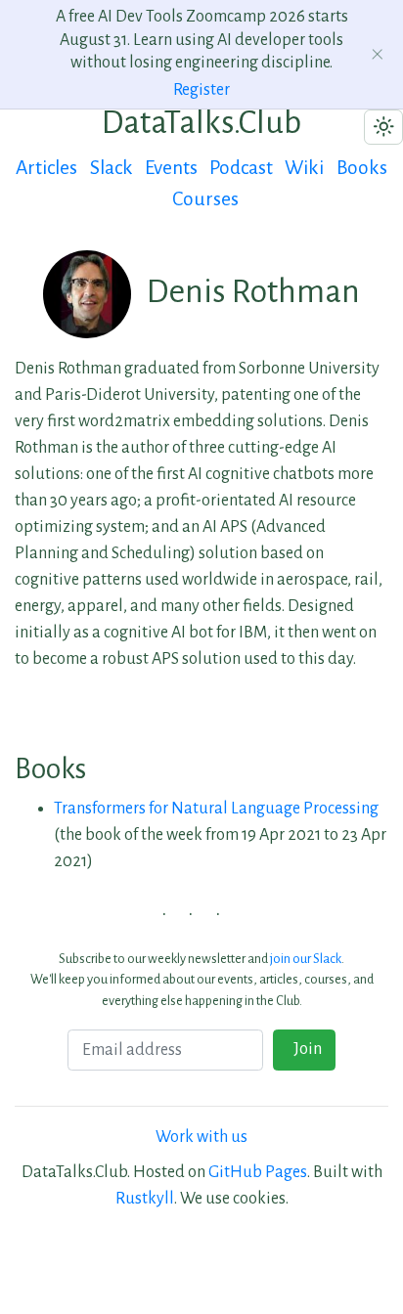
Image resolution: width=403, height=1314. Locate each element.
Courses (205, 199)
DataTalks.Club (201, 122)
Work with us (201, 1137)
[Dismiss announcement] (378, 54)
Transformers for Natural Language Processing (216, 808)
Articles (46, 167)
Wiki (304, 167)
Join (305, 1049)
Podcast (241, 167)
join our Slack (305, 958)
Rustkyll (144, 1198)
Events (171, 167)
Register (201, 90)
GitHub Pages (257, 1172)
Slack (111, 167)
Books (361, 167)
